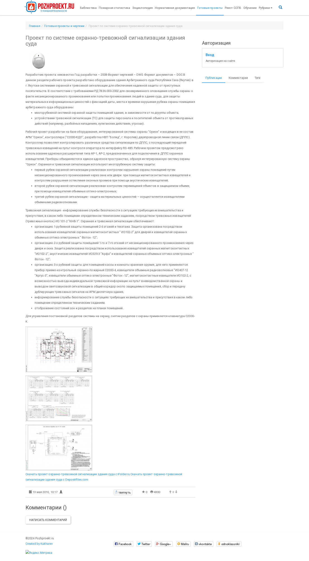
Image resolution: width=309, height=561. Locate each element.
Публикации (213, 77)
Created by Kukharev (39, 543)
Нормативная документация (175, 8)
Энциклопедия (142, 8)
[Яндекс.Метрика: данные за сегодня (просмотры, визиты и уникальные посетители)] (39, 553)
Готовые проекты (210, 8)
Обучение (250, 8)
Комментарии (238, 77)
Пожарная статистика (114, 8)
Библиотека (88, 8)
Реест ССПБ (233, 8)
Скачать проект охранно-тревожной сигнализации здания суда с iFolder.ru (78, 474)
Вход (210, 55)
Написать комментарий (48, 520)
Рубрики (264, 8)
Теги (257, 77)
